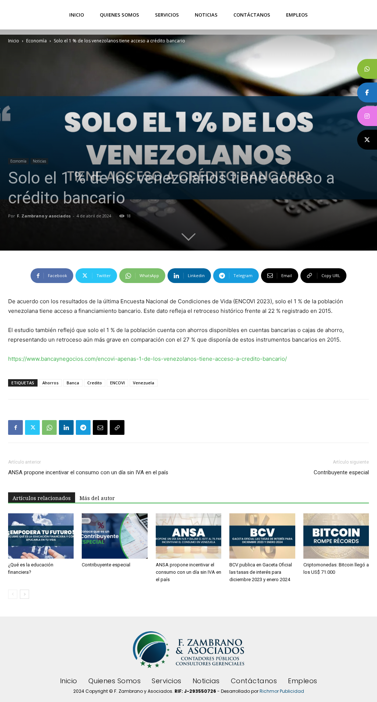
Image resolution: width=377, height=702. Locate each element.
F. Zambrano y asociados (44, 216)
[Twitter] (32, 427)
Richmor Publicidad (282, 691)
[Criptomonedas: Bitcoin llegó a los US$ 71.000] (336, 536)
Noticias (39, 161)
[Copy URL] (117, 427)
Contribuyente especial (341, 472)
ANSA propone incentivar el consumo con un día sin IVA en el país (88, 472)
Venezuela (143, 382)
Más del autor (97, 498)
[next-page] (24, 594)
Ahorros (50, 382)
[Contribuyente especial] (114, 536)
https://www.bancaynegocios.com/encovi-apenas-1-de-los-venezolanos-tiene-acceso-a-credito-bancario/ (147, 358)
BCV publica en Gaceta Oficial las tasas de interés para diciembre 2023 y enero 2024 (260, 572)
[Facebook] (15, 427)
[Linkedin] (66, 427)
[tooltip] (367, 69)
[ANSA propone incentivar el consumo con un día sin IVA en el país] (188, 536)
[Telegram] (83, 427)
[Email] (100, 427)
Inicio (13, 41)
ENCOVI (117, 382)
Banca (73, 382)
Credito (94, 382)
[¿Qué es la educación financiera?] (41, 536)
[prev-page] (12, 594)
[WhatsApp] (49, 427)
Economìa (36, 41)
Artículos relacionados (42, 498)
